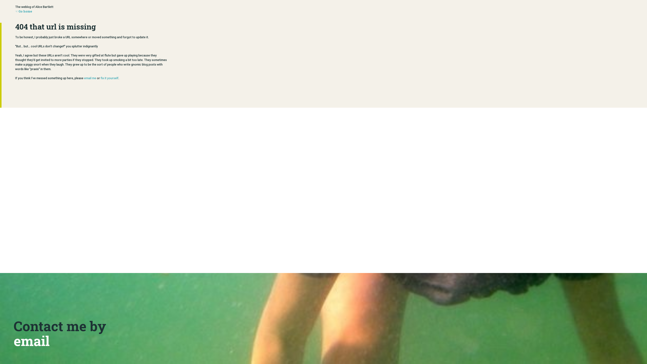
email (32, 341)
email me (90, 78)
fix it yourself (109, 78)
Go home (25, 11)
